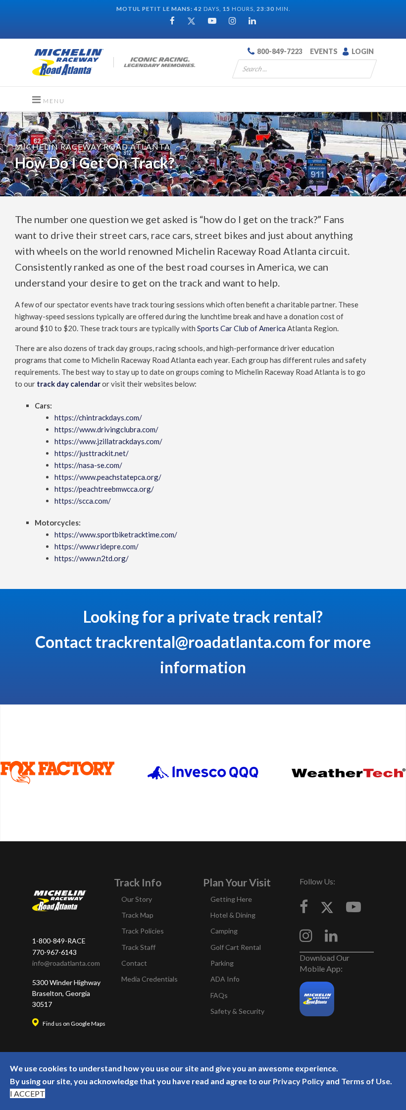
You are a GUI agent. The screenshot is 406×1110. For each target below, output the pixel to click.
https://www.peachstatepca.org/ (107, 476)
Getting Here (231, 899)
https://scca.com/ (82, 500)
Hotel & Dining (232, 915)
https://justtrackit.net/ (91, 453)
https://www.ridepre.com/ (96, 546)
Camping (224, 931)
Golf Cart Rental (235, 947)
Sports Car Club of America (241, 328)
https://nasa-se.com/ (88, 465)
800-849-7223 (280, 51)
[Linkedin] (252, 20)
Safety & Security (237, 1011)
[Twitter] (191, 20)
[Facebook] (172, 20)
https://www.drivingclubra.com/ (106, 429)
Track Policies (142, 931)
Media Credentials (149, 979)
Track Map (137, 915)
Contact (134, 963)
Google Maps (88, 1023)
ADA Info (225, 979)
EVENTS (324, 51)
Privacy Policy (298, 1081)
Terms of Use (365, 1081)
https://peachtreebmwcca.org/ (104, 488)
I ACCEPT (27, 1093)
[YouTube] (212, 20)
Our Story (136, 899)
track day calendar (69, 383)
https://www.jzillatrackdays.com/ (108, 441)
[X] (327, 906)
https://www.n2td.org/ (91, 558)
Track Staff (138, 947)
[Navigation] (48, 99)
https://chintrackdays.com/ (98, 417)
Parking (222, 963)
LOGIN (363, 51)
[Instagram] (232, 20)
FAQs (219, 995)
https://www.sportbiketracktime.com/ (115, 534)
